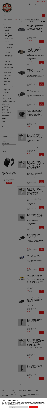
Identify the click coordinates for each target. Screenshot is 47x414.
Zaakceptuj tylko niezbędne (15, 407)
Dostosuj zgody (25, 407)
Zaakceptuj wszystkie (33, 407)
